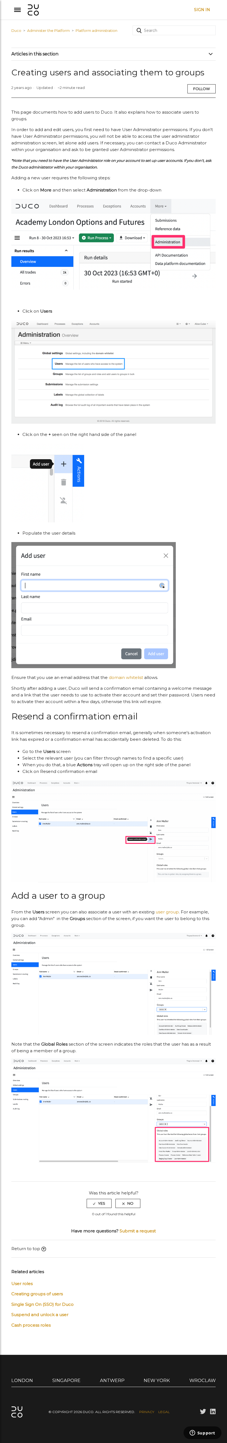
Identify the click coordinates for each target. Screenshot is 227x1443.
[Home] (33, 9)
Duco (16, 30)
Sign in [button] (202, 9)
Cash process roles (31, 1325)
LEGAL (164, 1412)
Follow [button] (201, 88)
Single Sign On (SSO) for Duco (42, 1304)
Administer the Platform (48, 30)
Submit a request (138, 1230)
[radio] (99, 1203)
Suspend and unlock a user (39, 1314)
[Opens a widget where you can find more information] (202, 1433)
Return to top (25, 1248)
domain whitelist (126, 677)
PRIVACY (146, 1412)
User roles (22, 1283)
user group (167, 912)
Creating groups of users (37, 1293)
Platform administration (96, 30)
